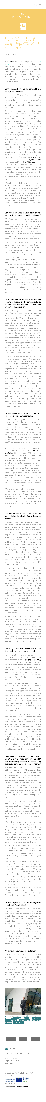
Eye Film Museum (24, 1020)
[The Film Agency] (10, 1086)
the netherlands (18, 1022)
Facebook (11, 1039)
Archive (26, 1018)
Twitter (23, 1039)
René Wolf (8, 1022)
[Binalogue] (22, 1086)
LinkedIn (35, 1039)
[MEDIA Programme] (17, 1079)
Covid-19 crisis (37, 1018)
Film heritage (37, 1020)
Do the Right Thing (10, 1020)
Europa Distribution (16, 5)
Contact (15, 1048)
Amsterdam (17, 1018)
